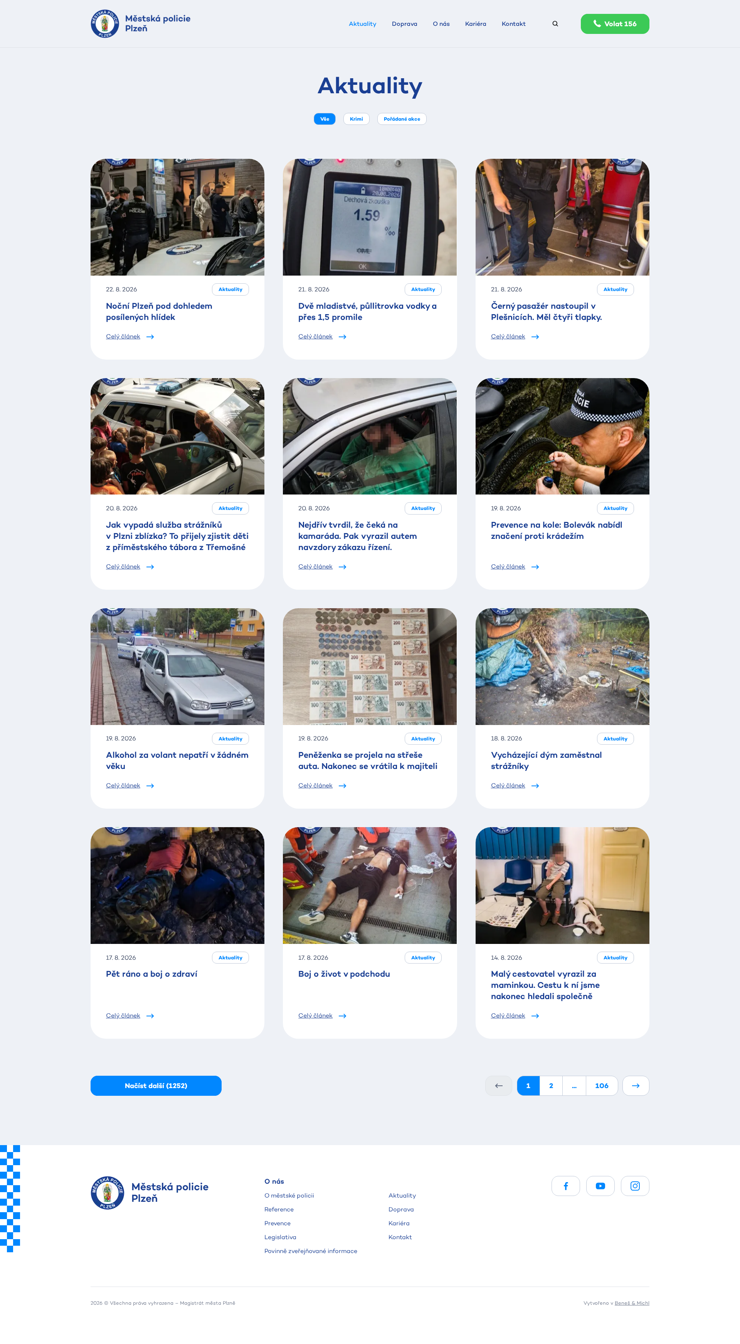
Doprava (401, 1209)
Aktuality (402, 1195)
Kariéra (399, 1223)
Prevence (277, 1223)
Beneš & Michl (632, 1303)
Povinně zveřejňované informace (310, 1251)
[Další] (635, 1086)
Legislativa (280, 1237)
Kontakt (400, 1237)
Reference (279, 1209)
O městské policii (289, 1195)
